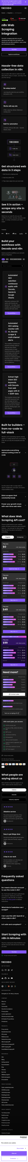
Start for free (13, 569)
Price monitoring (15, 259)
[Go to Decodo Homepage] (6, 8)
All (3, 259)
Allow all (14, 1153)
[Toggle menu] (25, 8)
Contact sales (15, 694)
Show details (20, 1148)
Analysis (5, 262)
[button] (14, 452)
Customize (13, 1158)
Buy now (13, 600)
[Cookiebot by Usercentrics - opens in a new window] (20, 1137)
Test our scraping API (10, 713)
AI (23, 259)
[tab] (8, 537)
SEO (7, 259)
